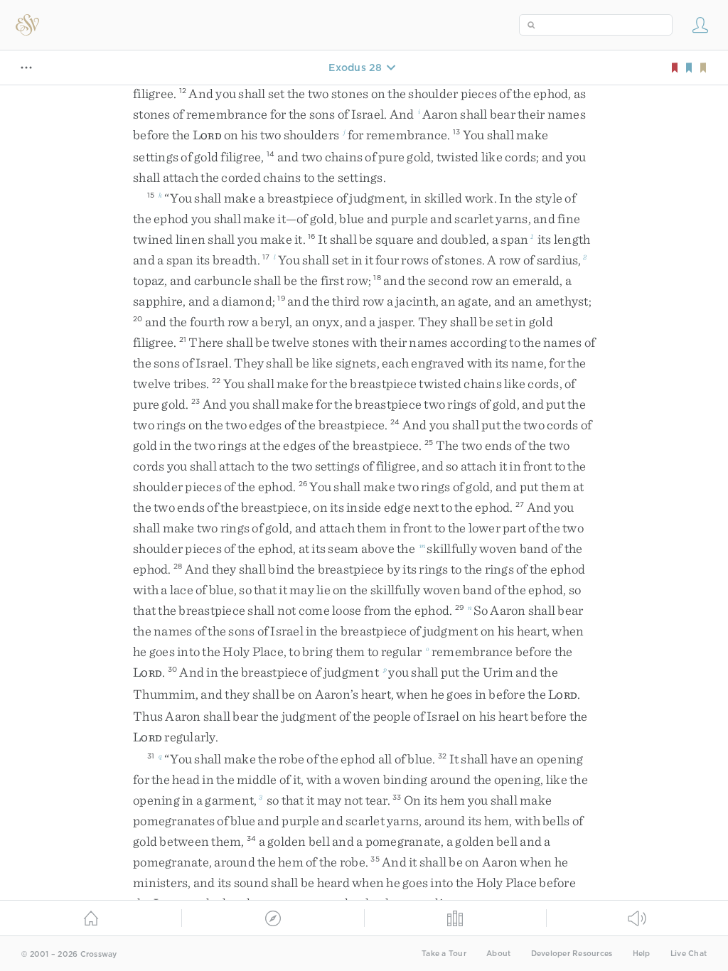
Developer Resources (572, 953)
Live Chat (688, 953)
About (498, 953)
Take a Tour (444, 953)
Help (642, 953)
